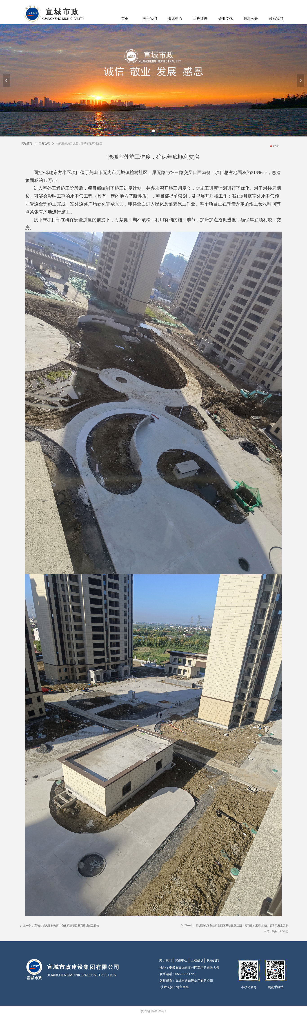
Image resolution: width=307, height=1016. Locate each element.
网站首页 (26, 143)
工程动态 (44, 143)
